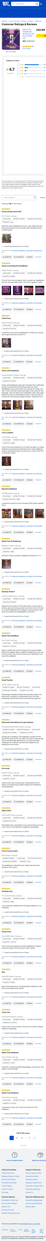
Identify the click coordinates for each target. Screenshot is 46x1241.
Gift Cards (5, 1192)
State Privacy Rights (34, 1231)
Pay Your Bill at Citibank (9, 1203)
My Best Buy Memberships (34, 1200)
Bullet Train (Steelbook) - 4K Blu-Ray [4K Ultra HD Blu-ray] (28, 33)
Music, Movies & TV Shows (17, 21)
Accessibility (5, 1229)
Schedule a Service (32, 1179)
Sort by (42, 198)
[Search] (34, 197)
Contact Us (29, 1192)
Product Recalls (7, 1186)
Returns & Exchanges (8, 1179)
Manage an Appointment (34, 1183)
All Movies (38, 21)
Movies (30, 21)
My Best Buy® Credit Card (10, 1200)
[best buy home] (6, 4)
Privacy (20, 1229)
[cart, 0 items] (41, 4)
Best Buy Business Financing (11, 1213)
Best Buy (4, 21)
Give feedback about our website (29, 1224)
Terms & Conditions (13, 1230)
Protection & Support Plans (34, 1186)
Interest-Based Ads (27, 1230)
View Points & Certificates (34, 1203)
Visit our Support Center (33, 1173)
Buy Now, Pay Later (8, 1210)
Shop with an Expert (32, 1176)
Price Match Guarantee (9, 1183)
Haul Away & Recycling (33, 1189)
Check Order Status (8, 1173)
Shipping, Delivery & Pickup (10, 1176)
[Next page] (34, 1138)
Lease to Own (6, 1206)
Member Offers (30, 1206)
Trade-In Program (7, 1189)
